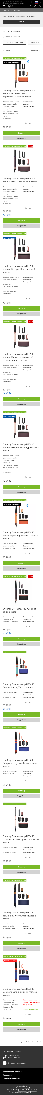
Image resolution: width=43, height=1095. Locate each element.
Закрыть (21, 22)
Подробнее (32, 16)
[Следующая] (40, 1041)
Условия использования (24, 1092)
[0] (40, 6)
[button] (38, 43)
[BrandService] (11, 6)
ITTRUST (27, 1088)
